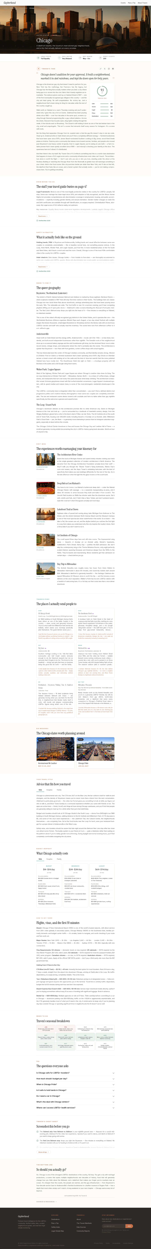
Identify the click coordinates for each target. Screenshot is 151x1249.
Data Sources (81, 1227)
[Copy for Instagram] (108, 68)
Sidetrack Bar (82, 648)
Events (123, 3)
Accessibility (116, 1243)
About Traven (142, 3)
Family (59, 790)
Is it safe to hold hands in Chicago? (51, 1090)
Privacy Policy (106, 1232)
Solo (40, 790)
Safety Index (55, 1227)
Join (129, 1226)
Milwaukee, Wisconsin (85, 685)
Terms (124, 1230)
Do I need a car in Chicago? (48, 1096)
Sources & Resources (45, 1201)
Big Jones (41, 648)
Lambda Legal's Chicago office (103, 209)
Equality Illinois (53, 209)
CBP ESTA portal (73, 958)
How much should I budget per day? (51, 1079)
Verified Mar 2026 (44, 220)
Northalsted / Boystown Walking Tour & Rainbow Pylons (55, 686)
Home (5, 8)
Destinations (13, 8)
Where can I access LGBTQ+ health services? (55, 1108)
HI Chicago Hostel (44, 613)
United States (23, 8)
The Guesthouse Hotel (85, 613)
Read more (42, 216)
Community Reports (83, 1231)
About (79, 1219)
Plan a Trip (131, 3)
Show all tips (42, 1152)
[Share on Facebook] (113, 68)
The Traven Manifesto (84, 1223)
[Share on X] (104, 68)
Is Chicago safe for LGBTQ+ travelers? (53, 1073)
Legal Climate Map (57, 1231)
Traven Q (84, 1195)
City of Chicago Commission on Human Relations (87, 212)
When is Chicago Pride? (46, 1084)
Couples (49, 790)
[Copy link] (100, 68)
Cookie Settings (128, 1243)
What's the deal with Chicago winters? (52, 1102)
